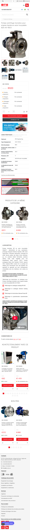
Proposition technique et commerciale (10, 496)
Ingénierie (3, 493)
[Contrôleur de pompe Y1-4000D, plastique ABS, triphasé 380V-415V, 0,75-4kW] (8, 357)
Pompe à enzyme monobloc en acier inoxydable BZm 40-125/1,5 (21, 226)
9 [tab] (22, 393)
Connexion (27, 1)
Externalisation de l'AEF (6, 498)
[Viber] (28, 9)
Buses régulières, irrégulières (8, 483)
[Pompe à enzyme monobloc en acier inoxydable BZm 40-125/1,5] (22, 213)
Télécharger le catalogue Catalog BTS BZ (15, 285)
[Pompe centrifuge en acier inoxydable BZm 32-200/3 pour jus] (8, 213)
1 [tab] (12, 239)
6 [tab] (15, 393)
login (20, 339)
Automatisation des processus (8, 500)
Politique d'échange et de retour (8, 511)
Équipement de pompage (7, 480)
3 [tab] (17, 239)
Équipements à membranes (7, 487)
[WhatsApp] (25, 9)
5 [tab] (12, 393)
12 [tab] (12, 395)
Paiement (3, 513)
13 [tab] (15, 395)
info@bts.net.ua (7, 468)
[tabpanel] (7, 221)
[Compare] (24, 111)
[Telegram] (21, 9)
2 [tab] (15, 239)
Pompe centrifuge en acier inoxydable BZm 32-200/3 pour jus (7, 226)
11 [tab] (26, 393)
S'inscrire (20, 1)
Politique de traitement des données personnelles (12, 509)
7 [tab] (17, 393)
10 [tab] (24, 393)
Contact (3, 515)
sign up (15, 339)
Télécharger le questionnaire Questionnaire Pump (16, 297)
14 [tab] (17, 395)
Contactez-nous (8, 523)
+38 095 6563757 (6, 9)
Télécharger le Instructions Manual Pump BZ (16, 293)
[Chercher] (27, 14)
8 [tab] (19, 393)
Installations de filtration (6, 485)
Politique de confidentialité (7, 506)
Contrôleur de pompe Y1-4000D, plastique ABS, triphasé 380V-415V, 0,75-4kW (7, 370)
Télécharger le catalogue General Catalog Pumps (16, 289)
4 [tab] (10, 393)
